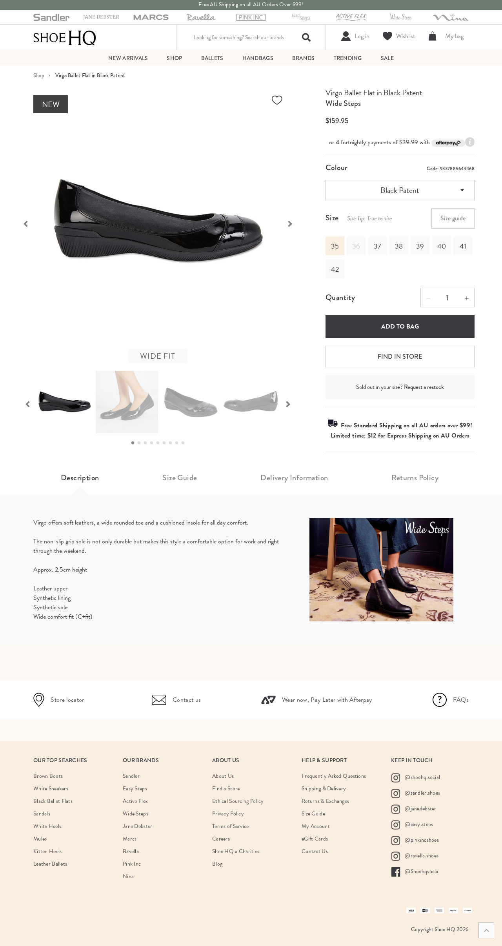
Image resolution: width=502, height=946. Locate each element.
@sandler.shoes (422, 793)
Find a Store (226, 788)
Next (294, 223)
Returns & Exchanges (325, 801)
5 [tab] (160, 443)
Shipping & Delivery (324, 788)
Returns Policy (414, 477)
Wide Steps (343, 103)
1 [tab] (135, 443)
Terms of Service (230, 826)
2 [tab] (141, 443)
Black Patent (399, 190)
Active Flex (135, 801)
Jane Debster (137, 826)
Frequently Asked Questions (334, 776)
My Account (316, 826)
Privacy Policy (228, 814)
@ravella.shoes (421, 856)
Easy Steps (135, 788)
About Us (223, 776)
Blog (217, 864)
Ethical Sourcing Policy (238, 801)
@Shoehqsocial (422, 871)
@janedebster (420, 808)
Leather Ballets (50, 864)
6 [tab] (166, 443)
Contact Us (315, 851)
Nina (128, 876)
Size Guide (179, 477)
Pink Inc (132, 864)
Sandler (131, 776)
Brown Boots (48, 776)
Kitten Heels (47, 851)
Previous (21, 223)
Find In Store (400, 356)
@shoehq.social (422, 777)
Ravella (131, 851)
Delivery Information (294, 477)
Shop (38, 75)
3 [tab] (147, 443)
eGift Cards (315, 839)
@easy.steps (418, 824)
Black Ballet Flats (53, 801)
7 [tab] (172, 443)
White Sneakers (50, 788)
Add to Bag (400, 326)
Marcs (129, 839)
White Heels (47, 826)
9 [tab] (185, 443)
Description (80, 477)
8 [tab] (179, 443)
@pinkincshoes (421, 840)
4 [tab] (154, 443)
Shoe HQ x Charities (235, 851)
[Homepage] (64, 37)
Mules (40, 839)
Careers (221, 839)
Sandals (41, 814)
